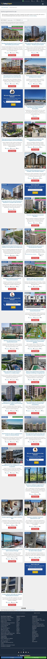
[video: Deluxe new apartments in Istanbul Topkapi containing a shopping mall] (43, 369)
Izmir (18, 621)
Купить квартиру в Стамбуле (7, 638)
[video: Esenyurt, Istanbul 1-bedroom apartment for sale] (43, 514)
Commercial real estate (5, 624)
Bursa (18, 626)
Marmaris (18, 633)
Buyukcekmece (35, 636)
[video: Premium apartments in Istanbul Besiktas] (43, 212)
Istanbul (18, 617)
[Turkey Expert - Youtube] (19, 652)
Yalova (18, 631)
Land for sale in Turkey (5, 631)
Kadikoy (33, 639)
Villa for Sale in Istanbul (5, 618)
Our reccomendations (5, 628)
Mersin (18, 625)
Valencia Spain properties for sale (8, 633)
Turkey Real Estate (4, 7)
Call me (13, 104)
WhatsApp (36, 657)
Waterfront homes (4, 629)
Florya (33, 629)
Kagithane (34, 628)
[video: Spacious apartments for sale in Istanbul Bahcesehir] (20, 338)
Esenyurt (34, 637)
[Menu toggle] (42, 4)
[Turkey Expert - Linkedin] (28, 652)
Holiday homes (4, 626)
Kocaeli (18, 629)
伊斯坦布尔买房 (4, 637)
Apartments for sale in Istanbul (7, 617)
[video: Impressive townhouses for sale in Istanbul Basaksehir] (43, 307)
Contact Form (35, 621)
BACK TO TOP (37, 613)
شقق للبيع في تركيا (4, 641)
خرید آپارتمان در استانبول (5, 639)
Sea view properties (5, 630)
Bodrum (18, 622)
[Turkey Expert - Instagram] (21, 652)
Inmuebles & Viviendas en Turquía (8, 645)
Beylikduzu (34, 627)
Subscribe (35, 192)
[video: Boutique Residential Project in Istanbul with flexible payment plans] (20, 41)
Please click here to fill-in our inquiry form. (25, 610)
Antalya (18, 620)
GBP (43, 1)
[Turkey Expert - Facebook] (23, 652)
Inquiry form (34, 617)
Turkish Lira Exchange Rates (38, 624)
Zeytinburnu (34, 631)
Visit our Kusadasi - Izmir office (38, 620)
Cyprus (18, 628)
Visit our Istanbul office (37, 618)
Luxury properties (4, 625)
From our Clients (35, 622)
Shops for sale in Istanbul (6, 620)
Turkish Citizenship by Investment (8, 622)
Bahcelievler (34, 641)
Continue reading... (33, 15)
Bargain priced (4, 621)
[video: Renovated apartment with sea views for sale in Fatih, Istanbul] (43, 547)
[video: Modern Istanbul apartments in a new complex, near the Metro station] (43, 167)
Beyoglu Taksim (35, 635)
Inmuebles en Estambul (5, 646)
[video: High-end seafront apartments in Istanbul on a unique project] (20, 369)
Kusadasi (18, 618)
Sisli (33, 640)
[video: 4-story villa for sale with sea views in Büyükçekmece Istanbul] (20, 592)
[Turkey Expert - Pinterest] (26, 652)
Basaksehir (34, 632)
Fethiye (18, 630)
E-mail (12, 657)
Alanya (18, 624)
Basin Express (35, 633)
